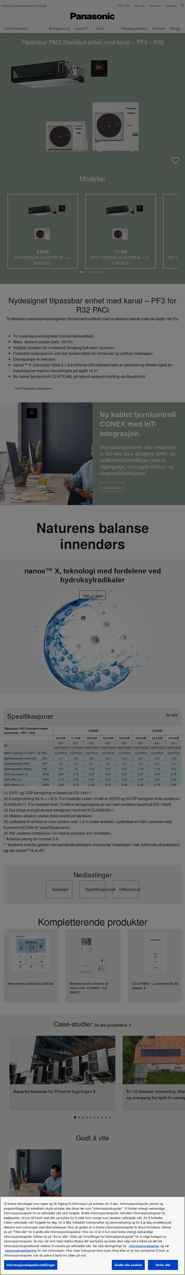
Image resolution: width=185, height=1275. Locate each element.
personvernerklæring (20, 1250)
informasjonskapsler (144, 1246)
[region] (92, 1235)
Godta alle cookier (128, 1265)
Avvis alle (163, 1265)
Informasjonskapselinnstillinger (31, 1265)
